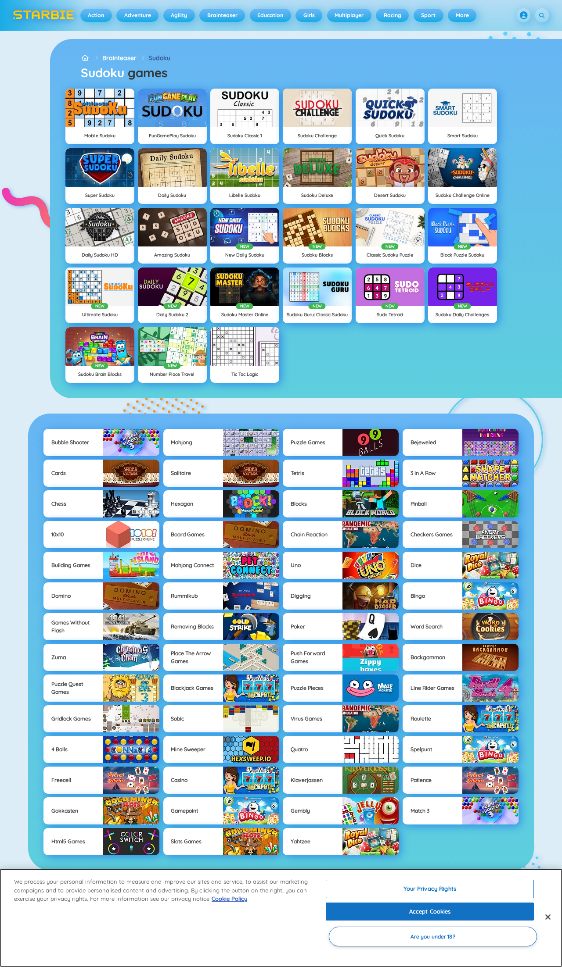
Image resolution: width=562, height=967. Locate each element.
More (462, 15)
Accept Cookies (430, 911)
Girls (309, 15)
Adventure (137, 15)
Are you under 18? (433, 936)
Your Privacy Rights (429, 888)
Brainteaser (222, 15)
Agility (179, 15)
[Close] (548, 917)
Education (270, 15)
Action (96, 15)
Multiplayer (349, 15)
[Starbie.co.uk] (85, 58)
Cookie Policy (229, 898)
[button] (524, 15)
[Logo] (43, 15)
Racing (392, 15)
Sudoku (159, 58)
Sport (428, 15)
